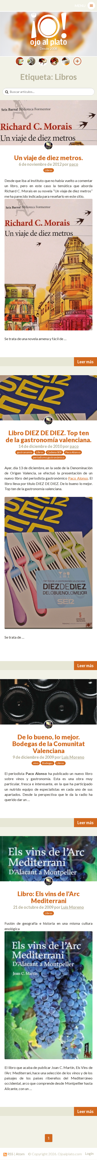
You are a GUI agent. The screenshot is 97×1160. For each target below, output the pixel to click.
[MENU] (91, 5)
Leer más (85, 361)
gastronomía (24, 452)
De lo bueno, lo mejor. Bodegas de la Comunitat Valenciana (48, 744)
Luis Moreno (73, 757)
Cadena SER (54, 452)
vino (35, 763)
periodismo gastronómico (48, 457)
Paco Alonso (72, 452)
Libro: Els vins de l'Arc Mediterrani (48, 897)
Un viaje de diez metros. (48, 158)
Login (89, 1153)
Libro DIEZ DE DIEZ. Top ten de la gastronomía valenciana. (48, 436)
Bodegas (47, 763)
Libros (48, 170)
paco (73, 164)
